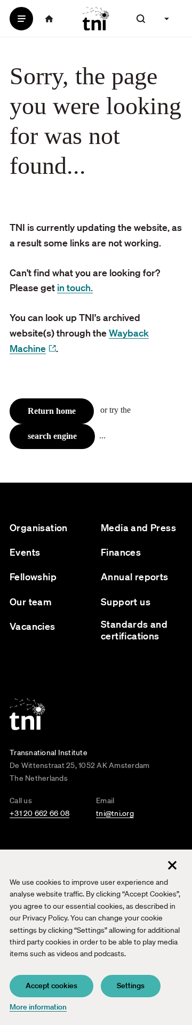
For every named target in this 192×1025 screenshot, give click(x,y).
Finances (121, 552)
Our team (31, 601)
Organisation (39, 527)
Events (25, 552)
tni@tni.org (115, 813)
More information (38, 1007)
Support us (125, 601)
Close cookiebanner (172, 865)
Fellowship (33, 576)
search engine (52, 436)
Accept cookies (51, 985)
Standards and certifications (134, 630)
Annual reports (135, 576)
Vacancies (32, 626)
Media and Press (138, 527)
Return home (52, 410)
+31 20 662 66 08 (39, 813)
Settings (131, 985)
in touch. (75, 287)
